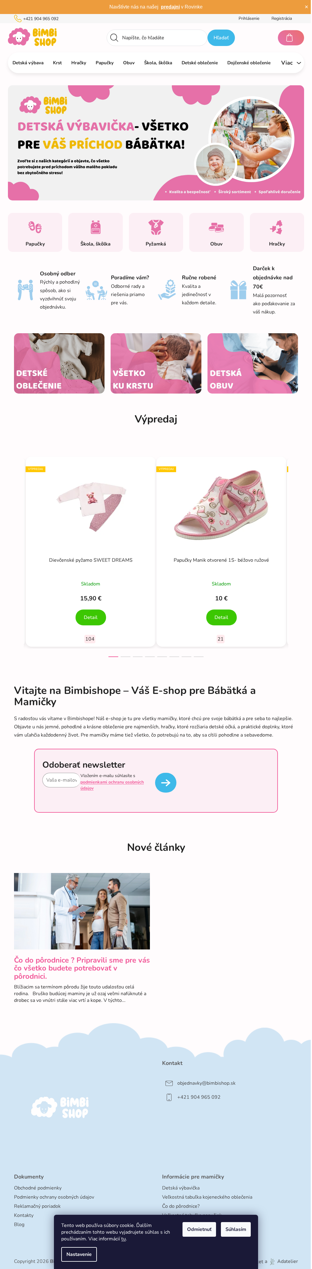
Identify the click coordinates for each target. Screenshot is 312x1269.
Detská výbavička (181, 1188)
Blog (19, 1224)
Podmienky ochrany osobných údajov (54, 1197)
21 (221, 639)
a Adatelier (281, 1261)
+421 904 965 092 (40, 19)
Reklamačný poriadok (37, 1206)
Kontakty (24, 1215)
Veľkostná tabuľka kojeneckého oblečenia (207, 1197)
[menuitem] (28, 62)
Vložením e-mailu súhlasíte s (112, 782)
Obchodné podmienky (38, 1188)
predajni (170, 6)
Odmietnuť (199, 1229)
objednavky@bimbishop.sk (206, 1083)
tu (123, 1238)
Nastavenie (79, 1254)
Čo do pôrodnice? (181, 1206)
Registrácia (281, 18)
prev (19, 555)
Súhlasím (235, 1229)
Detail (91, 617)
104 (89, 639)
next (293, 555)
